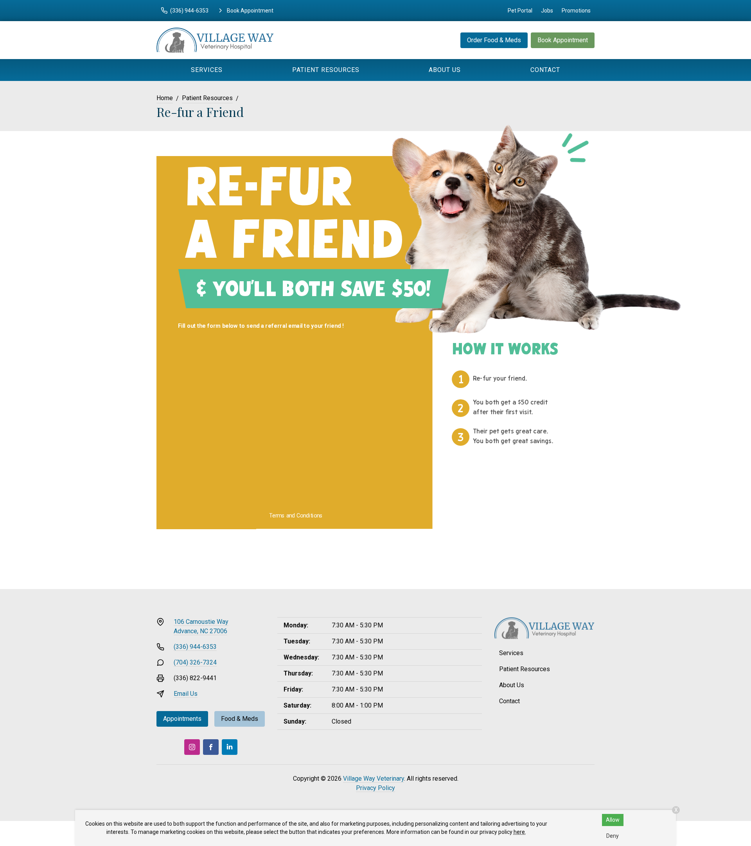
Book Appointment (562, 40)
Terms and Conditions (296, 515)
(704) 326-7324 (195, 662)
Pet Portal (520, 10)
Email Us (186, 693)
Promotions (576, 10)
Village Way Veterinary (373, 778)
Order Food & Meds (494, 40)
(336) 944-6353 (195, 646)
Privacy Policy (375, 788)
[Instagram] (192, 747)
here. (520, 832)
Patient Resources (325, 70)
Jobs (547, 10)
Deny (612, 836)
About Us (445, 70)
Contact (545, 70)
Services (207, 70)
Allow (613, 820)
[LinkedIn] (229, 747)
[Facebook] (211, 747)
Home (164, 98)
